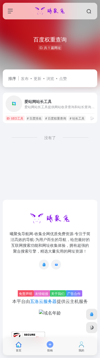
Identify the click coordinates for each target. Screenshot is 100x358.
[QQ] (44, 264)
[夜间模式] (91, 327)
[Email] (56, 264)
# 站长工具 (77, 118)
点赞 (63, 78)
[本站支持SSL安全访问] (28, 336)
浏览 (50, 78)
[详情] (92, 118)
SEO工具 (17, 118)
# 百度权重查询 (55, 118)
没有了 (50, 137)
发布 (25, 78)
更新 (37, 78)
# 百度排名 (34, 118)
